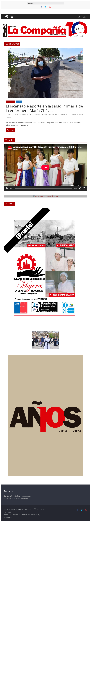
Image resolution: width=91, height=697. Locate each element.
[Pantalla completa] (84, 188)
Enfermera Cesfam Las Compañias (55, 114)
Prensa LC (25, 114)
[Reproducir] (7, 188)
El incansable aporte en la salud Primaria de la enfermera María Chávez (44, 108)
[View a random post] (84, 16)
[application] (45, 167)
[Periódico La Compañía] (6, 16)
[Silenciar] (80, 188)
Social (19, 102)
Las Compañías (73, 114)
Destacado (10, 102)
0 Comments (36, 114)
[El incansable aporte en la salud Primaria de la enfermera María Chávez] (45, 49)
